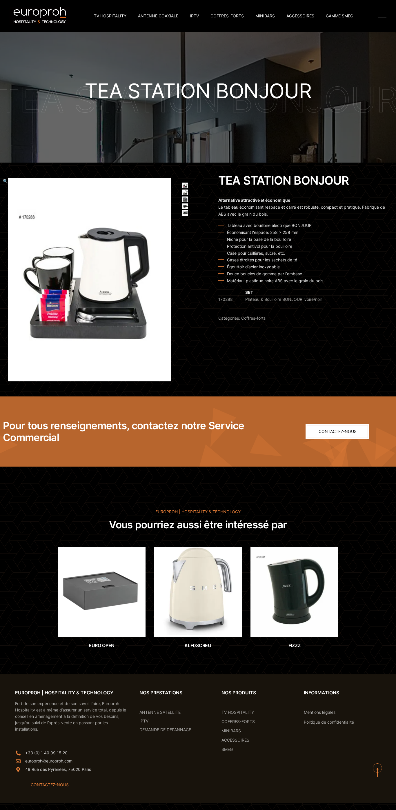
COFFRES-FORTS (227, 16)
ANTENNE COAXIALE (158, 16)
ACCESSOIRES (300, 16)
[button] (5, 279)
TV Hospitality (110, 16)
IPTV (194, 16)
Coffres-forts (253, 318)
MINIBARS (265, 16)
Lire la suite (107, 625)
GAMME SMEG (339, 16)
